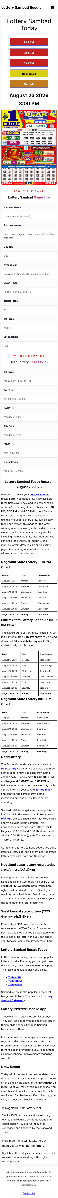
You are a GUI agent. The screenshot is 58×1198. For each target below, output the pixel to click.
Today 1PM (14, 977)
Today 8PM (15, 984)
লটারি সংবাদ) (7, 818)
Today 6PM (15, 981)
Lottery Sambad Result (21, 7)
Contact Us (29, 1193)
